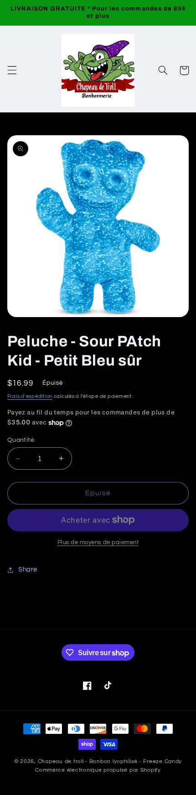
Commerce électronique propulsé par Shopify (98, 770)
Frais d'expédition (29, 396)
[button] (11, 70)
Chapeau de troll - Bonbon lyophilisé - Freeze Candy (110, 761)
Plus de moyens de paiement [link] (98, 543)
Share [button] (27, 569)
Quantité (20, 440)
